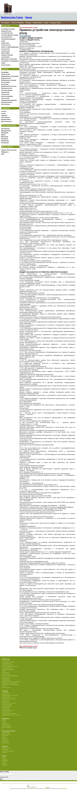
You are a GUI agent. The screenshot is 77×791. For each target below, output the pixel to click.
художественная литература (11, 681)
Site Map (4, 765)
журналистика (6, 31)
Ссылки (4, 762)
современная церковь (9, 100)
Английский (5, 128)
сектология (5, 98)
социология (5, 51)
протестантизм (6, 121)
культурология (6, 37)
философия (5, 53)
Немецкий (4, 132)
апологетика (5, 74)
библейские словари (8, 80)
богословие (5, 82)
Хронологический (8, 751)
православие (6, 119)
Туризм (4, 759)
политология (5, 45)
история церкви (7, 90)
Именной (5, 749)
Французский (6, 130)
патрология (5, 94)
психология (5, 49)
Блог (3, 154)
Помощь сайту (55, 22)
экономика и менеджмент (10, 61)
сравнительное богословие (11, 715)
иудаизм (4, 115)
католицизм (5, 117)
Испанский (5, 140)
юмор (3, 63)
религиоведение (7, 96)
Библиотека (6, 26)
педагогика (5, 43)
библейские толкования (9, 76)
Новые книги (37, 22)
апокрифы (5, 72)
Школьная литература (9, 59)
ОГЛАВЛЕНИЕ (25, 36)
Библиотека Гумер (12, 17)
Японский (4, 136)
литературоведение (8, 39)
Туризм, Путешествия (9, 150)
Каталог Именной (17, 22)
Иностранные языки (9, 125)
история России (7, 33)
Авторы (28, 22)
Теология (5, 69)
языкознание (5, 65)
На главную (5, 22)
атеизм (3, 111)
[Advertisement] (10, 189)
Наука (28, 17)
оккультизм (5, 92)
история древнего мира (9, 35)
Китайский (5, 142)
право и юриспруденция (10, 47)
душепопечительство (9, 86)
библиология (6, 78)
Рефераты (5, 152)
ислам (3, 113)
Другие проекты (7, 147)
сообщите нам (64, 788)
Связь (46, 22)
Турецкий (4, 138)
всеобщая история (8, 29)
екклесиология (6, 88)
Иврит (3, 134)
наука (3, 41)
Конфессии (6, 108)
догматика (5, 84)
